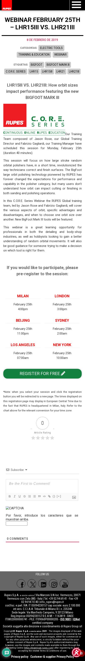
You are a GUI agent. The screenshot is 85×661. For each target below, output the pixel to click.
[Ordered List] (29, 496)
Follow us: (43, 574)
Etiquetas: (21, 64)
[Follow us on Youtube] (64, 583)
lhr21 (60, 71)
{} (54, 496)
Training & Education (34, 54)
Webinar (60, 54)
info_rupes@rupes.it (52, 602)
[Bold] (9, 496)
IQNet (76, 619)
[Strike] (24, 496)
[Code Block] (44, 496)
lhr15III (47, 71)
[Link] (49, 496)
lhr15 (34, 71)
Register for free (40, 373)
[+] (59, 496)
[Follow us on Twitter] (31, 583)
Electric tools (51, 48)
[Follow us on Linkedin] (42, 583)
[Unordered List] (34, 496)
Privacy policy (19, 656)
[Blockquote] (39, 496)
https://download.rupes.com (39, 648)
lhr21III (74, 71)
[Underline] (19, 496)
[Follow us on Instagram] (53, 583)
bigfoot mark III (58, 64)
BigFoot (36, 64)
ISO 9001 (65, 619)
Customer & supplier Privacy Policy (52, 656)
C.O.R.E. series (16, 71)
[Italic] (14, 496)
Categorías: (28, 47)
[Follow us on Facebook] (21, 583)
